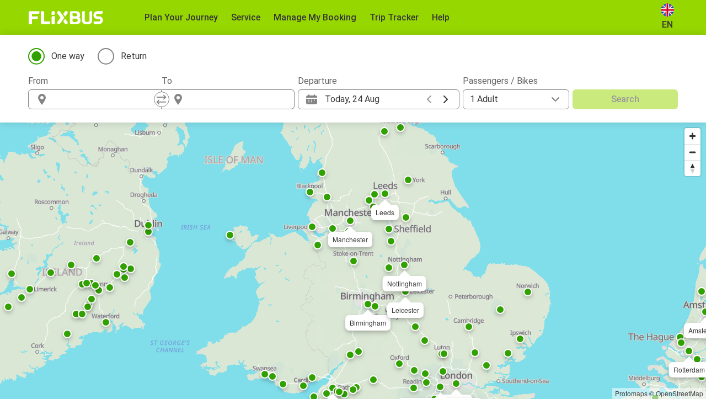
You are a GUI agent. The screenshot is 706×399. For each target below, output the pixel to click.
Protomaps (631, 393)
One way (67, 56)
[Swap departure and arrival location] (161, 99)
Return (134, 56)
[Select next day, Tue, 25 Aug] (445, 99)
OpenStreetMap (679, 393)
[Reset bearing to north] (692, 168)
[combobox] (104, 99)
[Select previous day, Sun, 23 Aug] (429, 99)
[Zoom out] (692, 152)
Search (625, 99)
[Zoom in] (692, 136)
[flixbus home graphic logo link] (65, 18)
